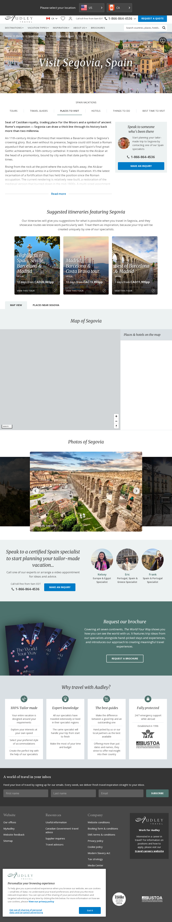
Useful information (56, 822)
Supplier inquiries (55, 838)
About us (79, 27)
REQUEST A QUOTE (152, 18)
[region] (60, 379)
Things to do (121, 110)
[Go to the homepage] (19, 18)
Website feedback (13, 834)
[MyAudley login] (70, 18)
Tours (13, 110)
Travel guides (39, 110)
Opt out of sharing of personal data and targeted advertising (26, 911)
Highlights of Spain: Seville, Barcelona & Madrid (30, 263)
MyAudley (9, 828)
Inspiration (60, 27)
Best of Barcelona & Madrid (132, 268)
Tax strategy (95, 859)
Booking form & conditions (103, 828)
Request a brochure (125, 658)
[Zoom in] (116, 416)
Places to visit (69, 110)
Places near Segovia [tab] (46, 305)
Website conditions (99, 822)
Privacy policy (95, 840)
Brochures (98, 27)
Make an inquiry (141, 166)
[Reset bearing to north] (116, 426)
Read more (58, 193)
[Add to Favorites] (163, 41)
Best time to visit (153, 110)
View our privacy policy (41, 901)
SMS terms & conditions (101, 834)
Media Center (95, 865)
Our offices (9, 822)
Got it (90, 910)
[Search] (164, 28)
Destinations (13, 27)
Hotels (95, 110)
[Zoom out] (116, 421)
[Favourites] (63, 18)
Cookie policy (95, 846)
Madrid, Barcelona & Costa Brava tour (82, 266)
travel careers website (149, 851)
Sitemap (8, 840)
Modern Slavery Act (99, 853)
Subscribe (157, 793)
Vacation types (37, 27)
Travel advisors (54, 844)
